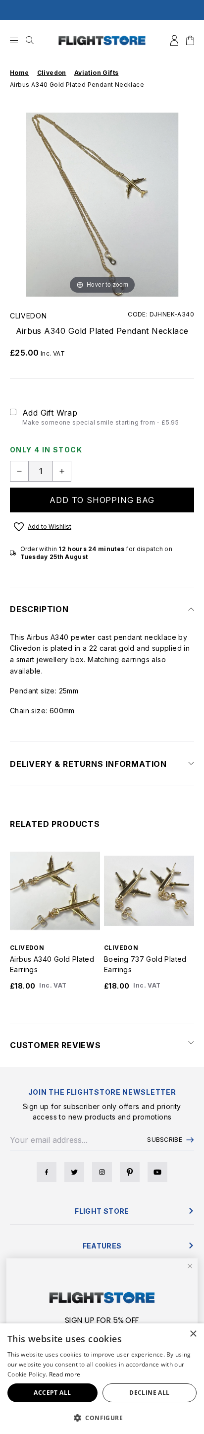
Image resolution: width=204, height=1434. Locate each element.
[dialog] (102, 1378)
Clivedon (28, 316)
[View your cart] (190, 40)
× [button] (193, 1334)
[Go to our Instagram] (102, 1172)
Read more (65, 1374)
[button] (102, 1418)
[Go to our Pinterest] (130, 1172)
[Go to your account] (174, 40)
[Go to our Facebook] (46, 1172)
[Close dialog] (190, 1266)
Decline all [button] (149, 1392)
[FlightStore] (102, 40)
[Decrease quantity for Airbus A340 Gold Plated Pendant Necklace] (19, 471)
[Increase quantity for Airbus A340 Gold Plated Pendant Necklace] (61, 471)
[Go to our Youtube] (157, 1172)
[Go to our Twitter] (74, 1172)
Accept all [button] (52, 1392)
